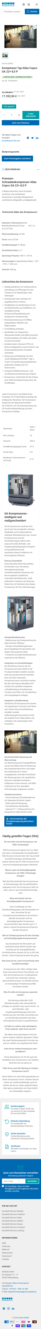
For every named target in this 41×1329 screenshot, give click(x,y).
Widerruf (5, 1249)
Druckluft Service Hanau (12, 1224)
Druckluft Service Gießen (12, 1221)
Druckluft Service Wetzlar (12, 1211)
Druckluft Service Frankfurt (13, 1214)
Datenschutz (7, 1253)
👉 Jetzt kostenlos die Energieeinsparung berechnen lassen (20, 821)
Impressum (7, 1256)
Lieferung (6, 1246)
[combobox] (20, 11)
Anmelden (32, 1181)
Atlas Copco (7, 64)
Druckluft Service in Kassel (13, 1227)
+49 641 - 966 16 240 (18, 1289)
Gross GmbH (24, 1318)
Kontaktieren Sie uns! (11, 141)
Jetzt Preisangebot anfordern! (17, 158)
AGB (4, 1243)
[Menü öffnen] (36, 4)
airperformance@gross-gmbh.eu (22, 1292)
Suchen (33, 11)
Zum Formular (12, 197)
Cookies (5, 1259)
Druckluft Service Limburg (13, 1230)
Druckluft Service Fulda (12, 1218)
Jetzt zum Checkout (20, 123)
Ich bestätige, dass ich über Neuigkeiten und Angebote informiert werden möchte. (21, 1188)
